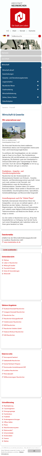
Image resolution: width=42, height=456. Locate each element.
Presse (6, 425)
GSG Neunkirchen (9, 335)
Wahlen (6, 441)
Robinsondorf (8, 430)
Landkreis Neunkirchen (11, 370)
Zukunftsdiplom (7, 101)
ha (32, 218)
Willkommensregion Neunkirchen (14, 377)
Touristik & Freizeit (9, 268)
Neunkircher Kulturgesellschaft (13, 318)
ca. (38, 164)
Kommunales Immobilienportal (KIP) (15, 367)
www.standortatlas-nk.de (12, 242)
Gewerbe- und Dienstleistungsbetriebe (15, 78)
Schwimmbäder (8, 433)
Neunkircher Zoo (9, 315)
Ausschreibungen (8, 74)
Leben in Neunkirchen (11, 263)
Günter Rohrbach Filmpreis (12, 364)
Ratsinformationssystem (11, 427)
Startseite (32, 31)
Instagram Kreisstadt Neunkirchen (14, 312)
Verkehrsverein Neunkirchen (12, 322)
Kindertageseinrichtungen (12, 419)
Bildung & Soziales (9, 265)
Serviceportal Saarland (11, 357)
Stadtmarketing (7, 90)
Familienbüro (8, 414)
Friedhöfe (7, 417)
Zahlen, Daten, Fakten (9, 97)
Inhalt (14, 31)
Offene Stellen (8, 422)
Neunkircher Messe (8, 86)
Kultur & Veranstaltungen (11, 271)
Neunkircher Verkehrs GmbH (13, 328)
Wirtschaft (5, 65)
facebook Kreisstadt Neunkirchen (14, 309)
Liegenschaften (7, 82)
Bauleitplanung (8, 406)
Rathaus (6, 260)
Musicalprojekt (8, 374)
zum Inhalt (5, 59)
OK (34, 451)
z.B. (35, 203)
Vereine (6, 438)
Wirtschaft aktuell (8, 70)
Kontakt (22, 31)
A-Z (8, 31)
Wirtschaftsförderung (9, 93)
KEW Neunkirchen (9, 325)
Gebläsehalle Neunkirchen (12, 360)
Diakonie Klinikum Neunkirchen (13, 332)
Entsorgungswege (9, 411)
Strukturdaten (8, 436)
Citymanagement (9, 408)
